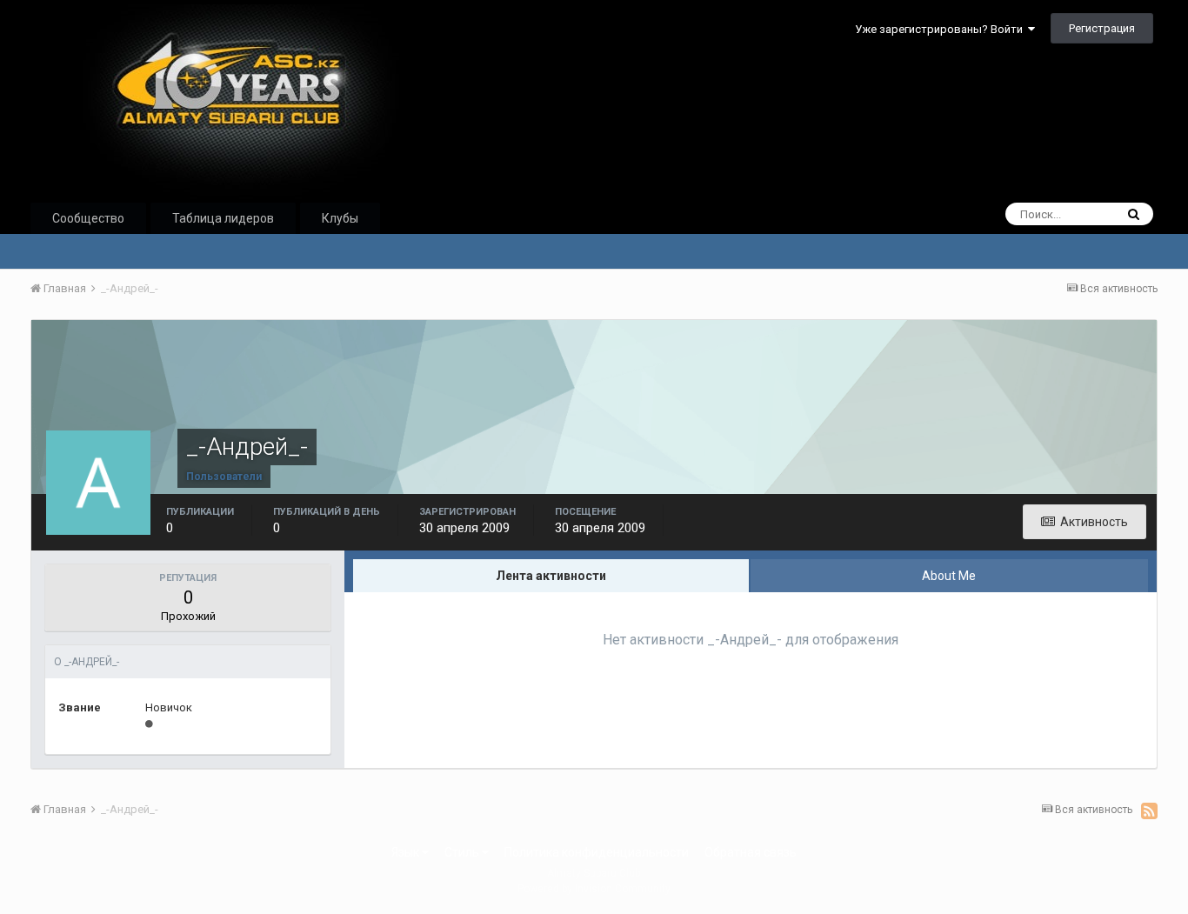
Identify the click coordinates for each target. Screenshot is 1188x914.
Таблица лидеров (223, 218)
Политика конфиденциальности (596, 852)
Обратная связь (750, 852)
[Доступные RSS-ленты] (1149, 810)
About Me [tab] (949, 576)
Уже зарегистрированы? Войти (941, 29)
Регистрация (1102, 28)
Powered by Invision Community (594, 889)
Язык (406, 852)
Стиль (463, 852)
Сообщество (88, 218)
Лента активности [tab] (551, 576)
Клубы (340, 218)
